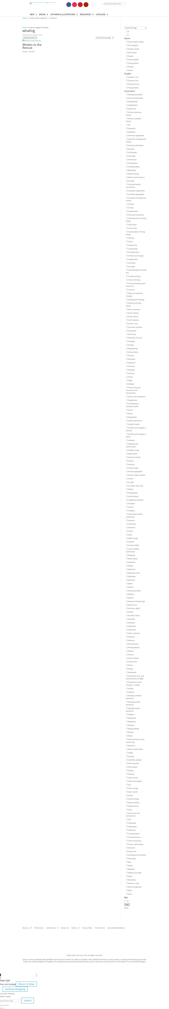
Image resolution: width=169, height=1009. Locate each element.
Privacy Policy (87, 928)
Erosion (131, 355)
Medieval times (134, 573)
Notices (74, 928)
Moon (130, 583)
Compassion (133, 249)
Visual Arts (132, 851)
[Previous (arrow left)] (1, 1008)
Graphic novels (134, 424)
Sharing (131, 774)
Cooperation (133, 259)
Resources (85, 15)
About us (25, 928)
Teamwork (132, 823)
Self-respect (132, 767)
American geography (136, 135)
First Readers (133, 45)
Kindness (131, 527)
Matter (130, 566)
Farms (130, 377)
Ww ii (130, 894)
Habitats (131, 440)
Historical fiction (134, 457)
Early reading (133, 313)
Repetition (132, 718)
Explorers (131, 363)
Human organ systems (136, 475)
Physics (131, 651)
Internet (131, 520)
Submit (27, 1000)
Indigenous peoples (135, 500)
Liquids (131, 542)
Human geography (135, 471)
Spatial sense (133, 806)
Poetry (130, 669)
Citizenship (132, 228)
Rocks (130, 736)
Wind (130, 876)
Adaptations (132, 105)
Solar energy (133, 788)
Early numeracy (134, 309)
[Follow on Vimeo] (91, 4)
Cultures (131, 290)
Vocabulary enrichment (137, 855)
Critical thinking (134, 280)
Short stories (133, 778)
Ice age (131, 482)
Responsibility (133, 729)
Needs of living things (136, 601)
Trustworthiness (134, 837)
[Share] (3, 1005)
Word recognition (135, 887)
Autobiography (134, 167)
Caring (130, 208)
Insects (131, 507)
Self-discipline (133, 763)
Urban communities (135, 844)
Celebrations (133, 211)
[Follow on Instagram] (74, 4)
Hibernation (132, 454)
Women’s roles (133, 883)
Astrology (131, 156)
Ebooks (131, 67)
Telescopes (132, 826)
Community (132, 245)
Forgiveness (132, 400)
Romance (131, 746)
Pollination (132, 672)
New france (132, 605)
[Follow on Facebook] (68, 4)
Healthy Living (133, 450)
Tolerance (132, 830)
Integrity (131, 510)
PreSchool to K (133, 84)
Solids (130, 795)
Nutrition (131, 619)
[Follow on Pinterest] (80, 4)
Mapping (131, 555)
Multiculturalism (134, 591)
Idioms (130, 489)
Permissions (38, 928)
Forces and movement (136, 397)
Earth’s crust (133, 323)
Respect (131, 725)
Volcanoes (132, 858)
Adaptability (132, 101)
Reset (126, 908)
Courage (131, 266)
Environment (133, 352)
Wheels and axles (135, 873)
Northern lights (134, 608)
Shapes (131, 770)
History (131, 461)
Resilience (132, 722)
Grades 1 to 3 (133, 77)
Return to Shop (26, 984)
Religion (131, 714)
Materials (131, 562)
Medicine (131, 569)
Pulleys (131, 688)
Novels (130, 56)
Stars (130, 810)
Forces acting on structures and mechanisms (133, 390)
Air (129, 125)
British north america (136, 177)
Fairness (131, 366)
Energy (130, 345)
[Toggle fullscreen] (5, 1005)
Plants (130, 665)
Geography (132, 417)
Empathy (131, 341)
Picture (131, 655)
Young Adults (133, 63)
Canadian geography (136, 194)
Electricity (132, 334)
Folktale (131, 384)
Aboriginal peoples (135, 94)
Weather (131, 869)
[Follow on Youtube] (86, 4)
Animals (131, 149)
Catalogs (100, 15)
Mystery (131, 594)
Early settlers (133, 316)
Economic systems (135, 327)
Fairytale (131, 370)
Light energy (133, 538)
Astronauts (132, 159)
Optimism (132, 630)
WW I (130, 890)
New (32, 15)
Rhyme (130, 732)
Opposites (132, 626)
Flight (130, 380)
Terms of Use (100, 928)
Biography (132, 170)
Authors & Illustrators (62, 15)
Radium (131, 692)
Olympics (131, 623)
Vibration (131, 848)
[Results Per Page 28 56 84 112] (135, 28)
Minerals (131, 580)
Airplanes (132, 128)
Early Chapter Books (136, 42)
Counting (131, 263)
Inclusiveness (133, 496)
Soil (129, 785)
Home (24, 18)
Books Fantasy (133, 174)
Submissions (51, 928)
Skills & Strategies (135, 781)
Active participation (135, 98)
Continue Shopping (15, 989)
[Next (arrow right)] (3, 1008)
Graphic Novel (133, 49)
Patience (131, 637)
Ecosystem (132, 331)
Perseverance (133, 644)
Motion (131, 587)
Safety (130, 753)
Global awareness (135, 420)
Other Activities (134, 633)
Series (130, 70)
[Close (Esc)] (1, 1005)
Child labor (132, 225)
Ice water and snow (135, 486)
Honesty (131, 464)
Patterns (131, 640)
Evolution (131, 359)
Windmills (132, 880)
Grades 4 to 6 (133, 80)
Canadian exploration (136, 191)
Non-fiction (132, 52)
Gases (130, 410)
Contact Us (65, 928)
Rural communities (135, 749)
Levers (130, 531)
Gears (130, 413)
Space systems (133, 802)
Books (42, 15)
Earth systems (133, 320)
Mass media (132, 559)
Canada (131, 181)
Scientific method (135, 760)
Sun (129, 819)
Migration (132, 576)
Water (130, 865)
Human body (133, 468)
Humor (130, 479)
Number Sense (134, 615)
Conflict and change (135, 256)
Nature (131, 598)
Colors (130, 241)
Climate (131, 238)
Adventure (132, 109)
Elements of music (135, 338)
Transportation (134, 834)
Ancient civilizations (135, 145)
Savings (131, 756)
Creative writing (134, 276)
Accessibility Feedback (116, 928)
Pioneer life (132, 662)
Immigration (133, 493)
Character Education (136, 215)
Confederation (133, 252)
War (129, 862)
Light (130, 535)
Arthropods (132, 152)
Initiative (131, 503)
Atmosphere (133, 163)
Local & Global (133, 545)
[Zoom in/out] (8, 1005)
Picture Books (133, 59)
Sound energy (133, 799)
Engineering (132, 348)
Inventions (132, 524)
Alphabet (131, 132)
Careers (131, 204)
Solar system (133, 792)
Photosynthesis (134, 647)
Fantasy (131, 373)
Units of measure (134, 841)
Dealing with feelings (136, 300)
